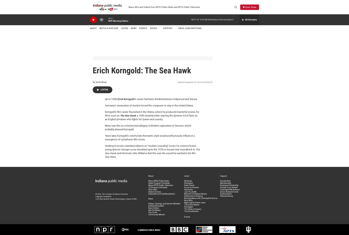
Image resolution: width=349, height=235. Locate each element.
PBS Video (152, 190)
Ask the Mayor (154, 210)
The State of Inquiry (192, 209)
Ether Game (189, 185)
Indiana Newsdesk (156, 206)
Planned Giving (226, 196)
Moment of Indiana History (195, 194)
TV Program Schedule (157, 188)
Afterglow (188, 183)
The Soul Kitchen (191, 211)
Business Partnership (229, 185)
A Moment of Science (193, 196)
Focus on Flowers (191, 188)
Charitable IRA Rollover (230, 190)
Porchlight (188, 207)
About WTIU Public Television (160, 185)
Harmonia (188, 190)
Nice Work (188, 200)
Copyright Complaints (103, 197)
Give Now (250, 7)
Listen (124, 28)
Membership (225, 183)
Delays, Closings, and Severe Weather (164, 204)
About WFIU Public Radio (158, 181)
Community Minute (156, 215)
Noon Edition (153, 208)
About (93, 28)
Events (143, 28)
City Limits (152, 212)
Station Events (154, 192)
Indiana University (121, 194)
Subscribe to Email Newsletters (161, 194)
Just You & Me (190, 192)
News (134, 28)
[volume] (101, 20)
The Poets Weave (191, 205)
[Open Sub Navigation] (159, 28)
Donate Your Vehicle (229, 188)
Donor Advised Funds (229, 192)
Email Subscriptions (190, 28)
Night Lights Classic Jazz (194, 203)
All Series (188, 181)
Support (168, 28)
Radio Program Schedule (159, 183)
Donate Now (225, 181)
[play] (93, 19)
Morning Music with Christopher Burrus (200, 198)
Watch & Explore (109, 28)
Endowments (226, 194)
